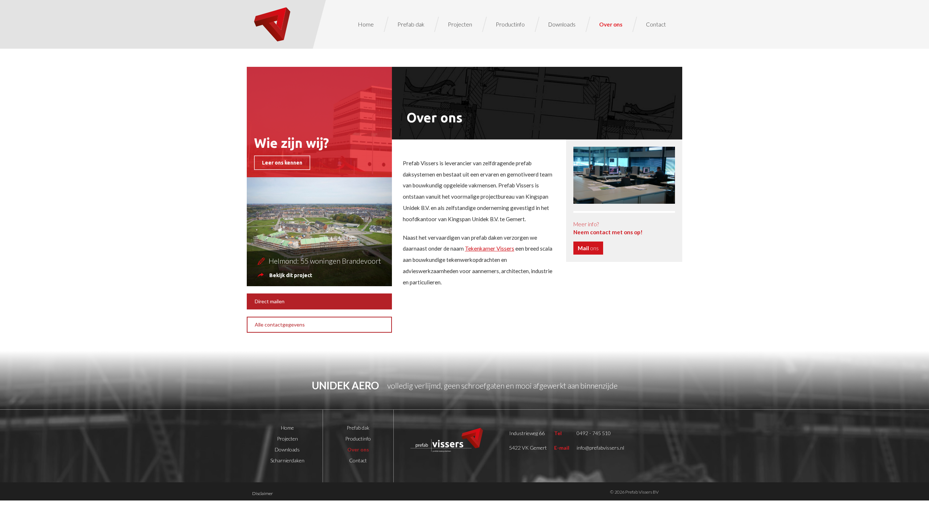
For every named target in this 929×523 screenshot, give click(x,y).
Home (366, 24)
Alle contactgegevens (280, 324)
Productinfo (510, 24)
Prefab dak (410, 24)
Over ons (610, 24)
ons (588, 248)
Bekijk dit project (290, 275)
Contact (656, 24)
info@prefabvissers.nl (600, 448)
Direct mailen (270, 301)
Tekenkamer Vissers (489, 248)
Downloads (562, 24)
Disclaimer (262, 493)
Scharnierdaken (287, 460)
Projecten (460, 24)
